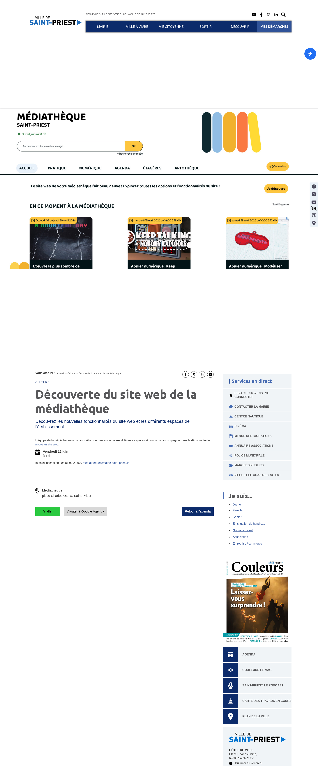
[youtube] (254, 15)
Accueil (60, 373)
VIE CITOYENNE (171, 26)
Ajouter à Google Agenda (85, 511)
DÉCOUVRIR (240, 26)
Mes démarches (274, 26)
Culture (71, 373)
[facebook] (261, 15)
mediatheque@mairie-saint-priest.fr (106, 462)
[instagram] (268, 15)
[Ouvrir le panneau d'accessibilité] (310, 54)
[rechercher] (283, 15)
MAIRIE (102, 26)
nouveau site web (46, 444)
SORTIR (206, 26)
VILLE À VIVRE (137, 26)
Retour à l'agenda (198, 511)
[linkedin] (276, 15)
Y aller (48, 511)
